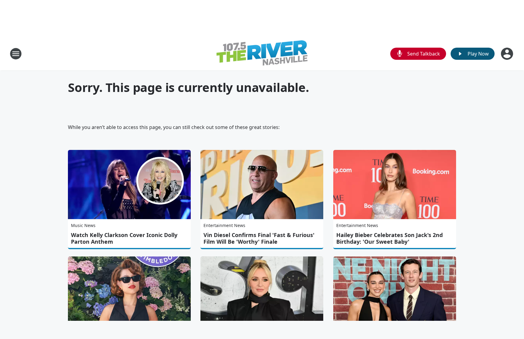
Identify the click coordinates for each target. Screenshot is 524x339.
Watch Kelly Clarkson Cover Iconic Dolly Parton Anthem (124, 238)
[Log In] (507, 54)
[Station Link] (262, 53)
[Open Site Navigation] (16, 54)
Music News (83, 225)
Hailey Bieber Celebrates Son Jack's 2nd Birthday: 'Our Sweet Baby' (389, 238)
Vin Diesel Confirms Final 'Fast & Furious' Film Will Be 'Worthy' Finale (258, 238)
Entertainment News (224, 225)
